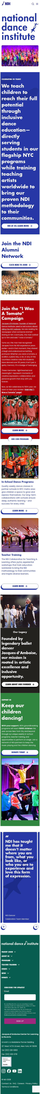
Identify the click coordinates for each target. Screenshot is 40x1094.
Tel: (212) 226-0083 (10, 1050)
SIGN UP (20, 1021)
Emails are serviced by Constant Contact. (15, 1015)
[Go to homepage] (6, 4)
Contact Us (6, 1083)
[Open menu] (37, 4)
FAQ (14, 1083)
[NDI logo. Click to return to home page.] (20, 942)
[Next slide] (36, 926)
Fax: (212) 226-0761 (9, 1054)
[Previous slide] (4, 926)
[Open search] (33, 4)
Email (6, 991)
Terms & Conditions (10, 1086)
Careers (20, 1083)
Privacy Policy (31, 1083)
